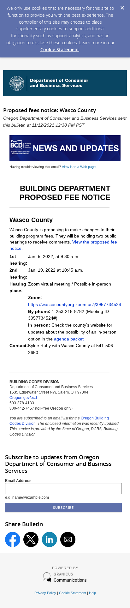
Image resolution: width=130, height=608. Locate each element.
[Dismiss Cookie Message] (122, 6)
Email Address (18, 481)
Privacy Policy (45, 593)
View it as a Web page (79, 167)
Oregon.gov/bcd (23, 397)
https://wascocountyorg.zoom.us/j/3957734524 (74, 304)
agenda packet (69, 338)
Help (92, 593)
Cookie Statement (59, 49)
